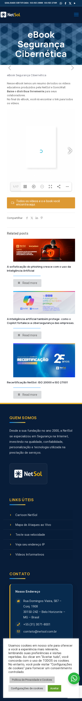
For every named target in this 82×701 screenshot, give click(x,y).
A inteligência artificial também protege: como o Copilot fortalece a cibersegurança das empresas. (40, 321)
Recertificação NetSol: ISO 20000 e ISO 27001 (37, 382)
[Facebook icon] (65, 3)
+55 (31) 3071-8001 (36, 624)
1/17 (16, 186)
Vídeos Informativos (29, 554)
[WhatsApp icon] (60, 3)
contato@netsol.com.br (40, 631)
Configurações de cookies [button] (27, 688)
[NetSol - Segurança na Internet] (14, 14)
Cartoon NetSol (26, 515)
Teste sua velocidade (30, 535)
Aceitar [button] (54, 688)
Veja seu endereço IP (30, 544)
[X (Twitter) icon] (70, 3)
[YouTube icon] (74, 3)
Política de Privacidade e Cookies (32, 679)
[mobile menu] (76, 14)
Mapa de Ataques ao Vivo (33, 525)
